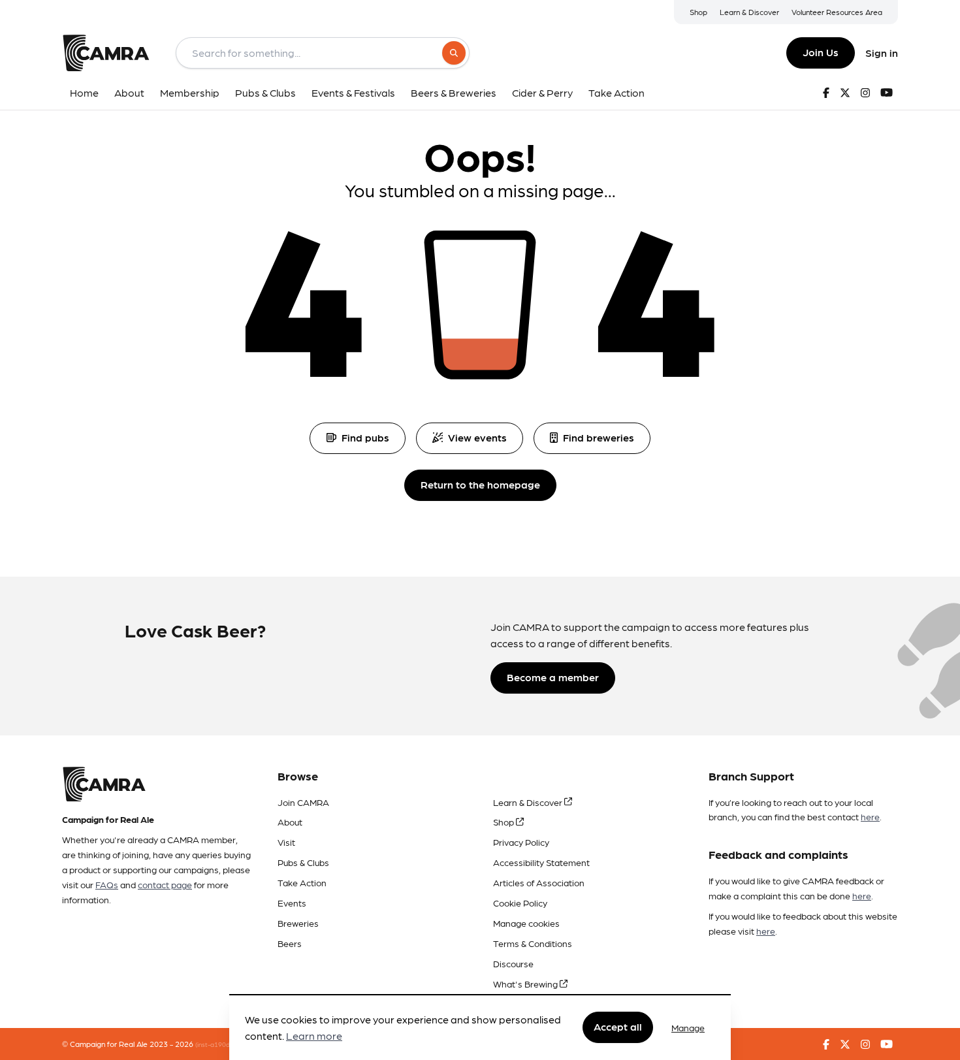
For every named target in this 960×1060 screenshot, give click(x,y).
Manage (688, 1027)
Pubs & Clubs (303, 862)
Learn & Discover (749, 11)
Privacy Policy (521, 842)
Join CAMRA (303, 802)
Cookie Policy (520, 902)
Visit (286, 842)
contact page (165, 884)
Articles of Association (538, 882)
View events (477, 437)
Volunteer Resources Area (837, 11)
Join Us (821, 52)
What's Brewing (526, 983)
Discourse (513, 963)
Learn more (314, 1036)
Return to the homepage (480, 484)
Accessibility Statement (541, 862)
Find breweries (598, 437)
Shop (698, 11)
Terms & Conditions (532, 943)
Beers (290, 943)
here (870, 816)
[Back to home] (106, 53)
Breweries (298, 923)
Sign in (881, 52)
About (290, 821)
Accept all (618, 1027)
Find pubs (365, 437)
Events (292, 902)
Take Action (302, 882)
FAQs (106, 884)
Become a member (553, 677)
